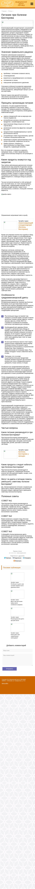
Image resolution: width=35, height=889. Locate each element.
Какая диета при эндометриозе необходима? (15, 636)
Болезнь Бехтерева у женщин (23, 454)
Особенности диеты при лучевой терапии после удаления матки (17, 585)
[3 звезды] (13, 553)
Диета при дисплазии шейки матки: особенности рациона (16, 603)
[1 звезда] (10, 553)
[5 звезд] (16, 553)
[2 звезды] (11, 553)
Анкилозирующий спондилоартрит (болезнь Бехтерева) (25, 226)
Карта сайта (5, 683)
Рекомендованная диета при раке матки (17, 619)
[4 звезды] (14, 553)
